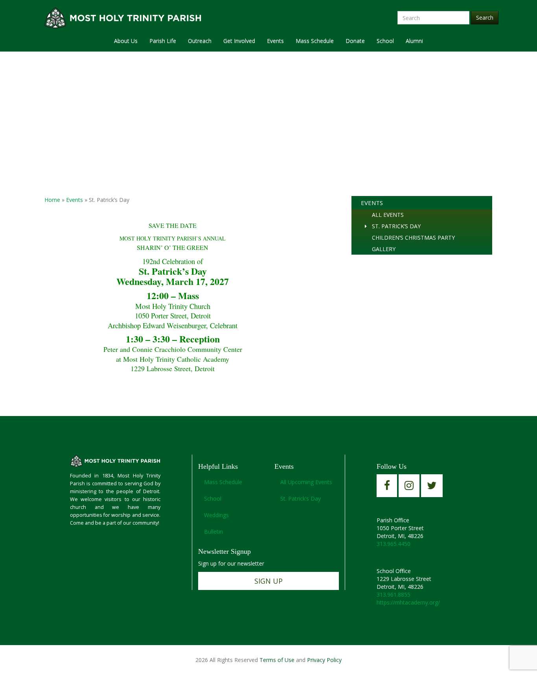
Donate (355, 40)
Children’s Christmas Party (413, 237)
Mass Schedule (315, 40)
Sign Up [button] (268, 581)
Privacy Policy (324, 660)
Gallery (383, 249)
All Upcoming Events (306, 482)
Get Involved (239, 40)
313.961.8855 (393, 594)
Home (52, 199)
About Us (126, 40)
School (385, 40)
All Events (388, 214)
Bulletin (213, 531)
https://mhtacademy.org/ (408, 602)
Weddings (216, 515)
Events (275, 40)
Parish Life (162, 40)
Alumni (414, 40)
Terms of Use (276, 660)
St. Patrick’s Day (396, 226)
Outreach (199, 40)
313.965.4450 (393, 543)
